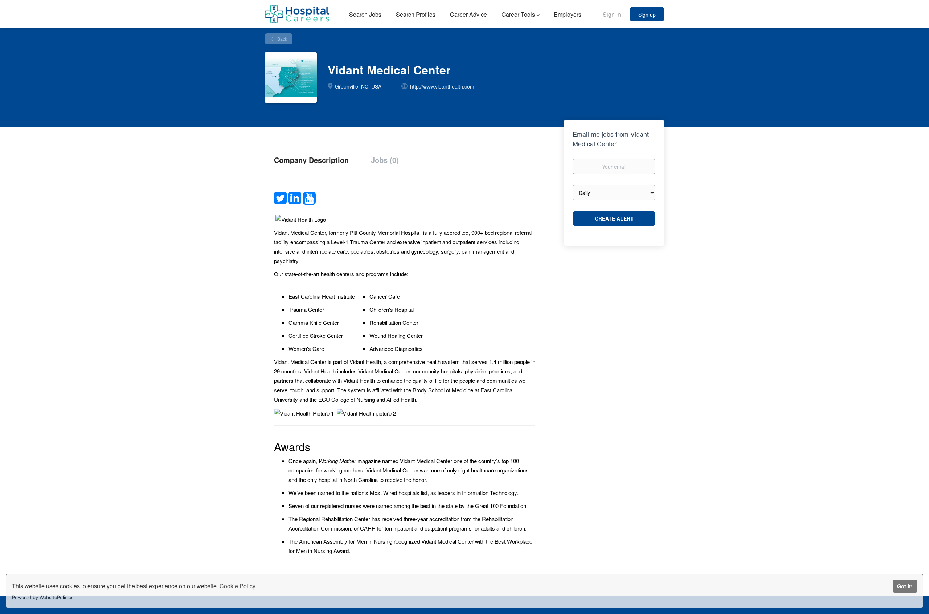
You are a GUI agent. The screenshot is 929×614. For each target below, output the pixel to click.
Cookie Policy (237, 586)
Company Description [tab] (311, 160)
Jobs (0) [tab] (385, 160)
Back (281, 39)
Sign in (612, 14)
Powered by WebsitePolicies (43, 597)
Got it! (905, 586)
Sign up (647, 14)
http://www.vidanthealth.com (442, 86)
